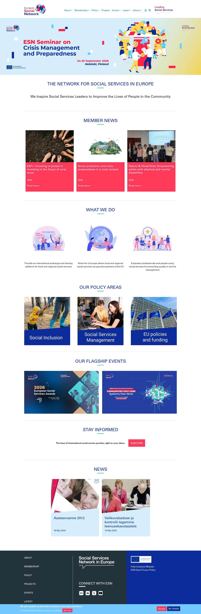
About (67, 10)
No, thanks (173, 608)
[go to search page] (150, 10)
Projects (105, 10)
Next (182, 162)
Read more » (34, 185)
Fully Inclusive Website (142, 566)
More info (67, 610)
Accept (161, 608)
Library (136, 10)
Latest (126, 10)
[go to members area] (146, 10)
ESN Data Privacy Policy (143, 569)
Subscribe (136, 443)
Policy (94, 10)
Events (115, 10)
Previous (18, 162)
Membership (81, 10)
